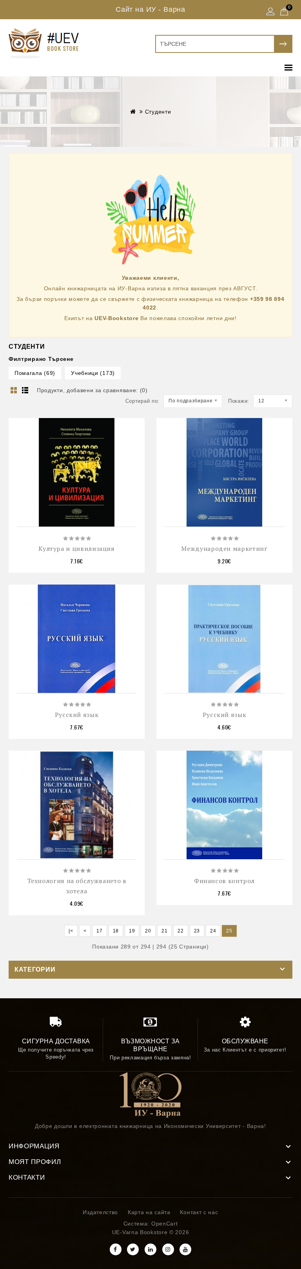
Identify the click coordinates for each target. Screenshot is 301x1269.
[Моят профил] (270, 12)
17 (99, 931)
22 (180, 931)
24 (213, 931)
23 (197, 931)
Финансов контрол (224, 880)
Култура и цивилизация (76, 548)
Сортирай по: (142, 401)
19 (132, 931)
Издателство (100, 1212)
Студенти (158, 112)
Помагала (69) (35, 373)
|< (71, 931)
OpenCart (164, 1223)
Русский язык (77, 714)
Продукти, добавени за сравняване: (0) (92, 390)
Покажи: (238, 401)
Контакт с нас (199, 1212)
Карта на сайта (149, 1212)
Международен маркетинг (224, 548)
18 (116, 931)
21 (164, 931)
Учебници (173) (93, 373)
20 (148, 931)
